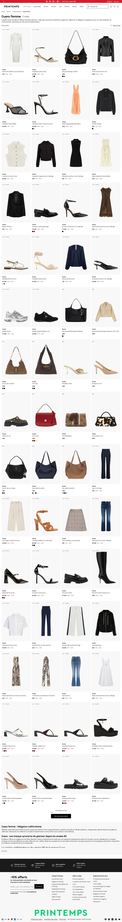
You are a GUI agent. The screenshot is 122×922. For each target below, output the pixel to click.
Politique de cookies (36, 919)
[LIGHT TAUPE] (64, 336)
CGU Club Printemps (79, 887)
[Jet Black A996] (92, 128)
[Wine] (4, 597)
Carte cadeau (97, 884)
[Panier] (118, 6)
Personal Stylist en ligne (100, 891)
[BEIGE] (34, 493)
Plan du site (62, 919)
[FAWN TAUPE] (94, 128)
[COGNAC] (64, 76)
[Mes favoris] (114, 6)
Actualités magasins (99, 896)
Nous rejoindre (56, 899)
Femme (9, 11)
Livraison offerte (40, 863)
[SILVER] (34, 128)
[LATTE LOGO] (2, 388)
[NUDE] (32, 76)
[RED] (34, 231)
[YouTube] (119, 919)
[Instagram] (109, 919)
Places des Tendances (58, 892)
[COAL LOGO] (4, 388)
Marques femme (16, 11)
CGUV (74, 884)
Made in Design (56, 897)
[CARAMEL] (4, 493)
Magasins (109, 1)
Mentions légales (77, 894)
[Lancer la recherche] (88, 6)
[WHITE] (2, 283)
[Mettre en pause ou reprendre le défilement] (4, 1)
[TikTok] (112, 919)
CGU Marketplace (78, 889)
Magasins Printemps (57, 881)
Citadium (54, 894)
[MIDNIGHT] (32, 493)
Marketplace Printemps (58, 889)
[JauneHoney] (35, 440)
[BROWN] (4, 283)
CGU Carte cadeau (78, 892)
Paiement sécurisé (19, 864)
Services (116, 1)
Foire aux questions (78, 879)
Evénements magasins (100, 899)
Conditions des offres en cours (81, 881)
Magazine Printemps (99, 894)
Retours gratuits (60, 864)
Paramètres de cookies (51, 919)
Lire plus (4, 851)
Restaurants (96, 901)
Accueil (3, 11)
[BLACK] (34, 76)
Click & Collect (80, 863)
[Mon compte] (111, 6)
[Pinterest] (116, 919)
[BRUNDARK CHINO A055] (32, 440)
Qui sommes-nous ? (57, 879)
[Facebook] (105, 919)
